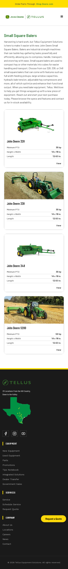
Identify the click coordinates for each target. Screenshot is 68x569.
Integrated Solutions (13, 474)
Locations (8, 529)
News (5, 539)
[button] (62, 16)
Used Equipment (11, 455)
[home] (23, 16)
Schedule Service (12, 504)
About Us (7, 525)
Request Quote (11, 509)
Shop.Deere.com (44, 4)
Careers (6, 534)
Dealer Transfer (11, 479)
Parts (5, 460)
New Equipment (11, 451)
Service (6, 499)
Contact (7, 544)
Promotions (9, 465)
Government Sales (12, 484)
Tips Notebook (11, 470)
